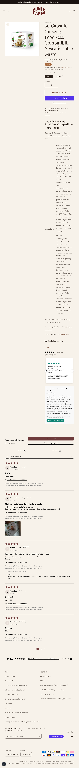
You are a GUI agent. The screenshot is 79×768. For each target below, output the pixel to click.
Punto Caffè (27, 761)
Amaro (58, 77)
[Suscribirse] (39, 736)
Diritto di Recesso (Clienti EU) (15, 699)
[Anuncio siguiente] (75, 2)
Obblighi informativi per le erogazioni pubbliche (22, 722)
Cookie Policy (10, 681)
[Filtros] (7, 457)
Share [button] (48, 347)
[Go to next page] (44, 649)
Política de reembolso (52, 761)
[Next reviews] (72, 371)
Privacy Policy (10, 676)
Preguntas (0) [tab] (57, 451)
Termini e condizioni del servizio (16, 713)
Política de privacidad (67, 761)
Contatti (8, 708)
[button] (4, 11)
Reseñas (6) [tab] (22, 451)
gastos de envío (65, 67)
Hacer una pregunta (51, 443)
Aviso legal (55, 763)
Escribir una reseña (51, 439)
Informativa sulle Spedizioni (15, 690)
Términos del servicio (14, 763)
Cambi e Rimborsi (11, 695)
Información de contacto (42, 763)
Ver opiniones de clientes (55, 420)
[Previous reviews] (46, 371)
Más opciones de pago (59, 103)
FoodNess (65, 334)
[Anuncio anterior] (4, 2)
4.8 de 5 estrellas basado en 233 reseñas (43, 659)
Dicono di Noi (10, 717)
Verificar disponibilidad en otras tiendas (56, 114)
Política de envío (28, 763)
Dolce (49, 77)
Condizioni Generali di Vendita (16, 685)
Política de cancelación (67, 763)
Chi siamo (8, 704)
